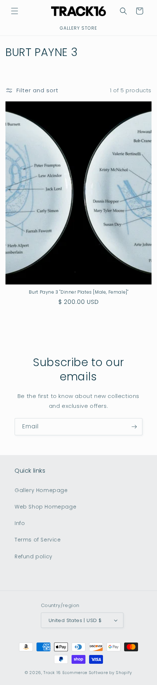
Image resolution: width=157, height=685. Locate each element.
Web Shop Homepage (45, 506)
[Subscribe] (134, 426)
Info (20, 523)
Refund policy (34, 556)
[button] (15, 11)
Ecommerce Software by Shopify (97, 672)
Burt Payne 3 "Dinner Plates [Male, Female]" (79, 292)
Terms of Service (38, 539)
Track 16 (52, 672)
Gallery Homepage (41, 490)
